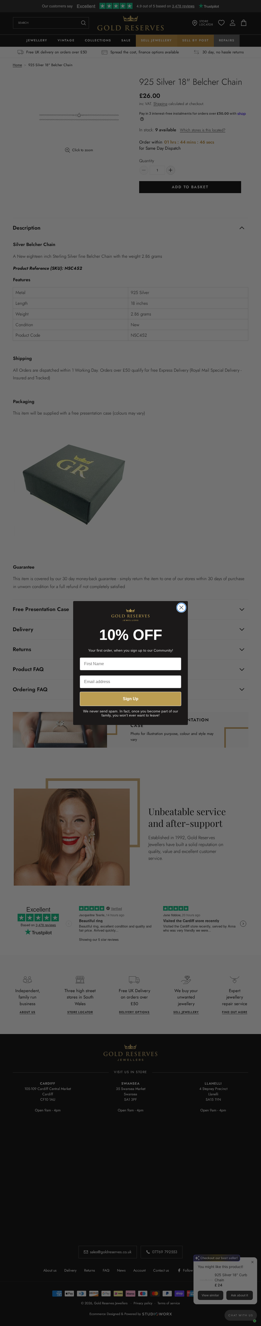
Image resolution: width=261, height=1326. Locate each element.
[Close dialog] (181, 607)
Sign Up (130, 699)
